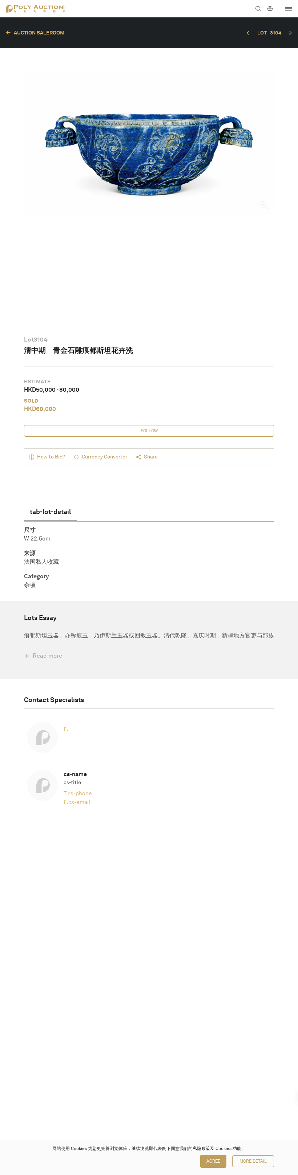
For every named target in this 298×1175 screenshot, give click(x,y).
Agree (213, 1161)
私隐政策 (201, 1148)
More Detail (253, 1161)
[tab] (50, 512)
